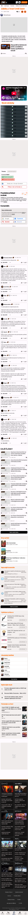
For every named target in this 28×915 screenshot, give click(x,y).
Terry (3, 497)
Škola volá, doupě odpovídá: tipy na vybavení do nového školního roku (20, 886)
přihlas (23, 212)
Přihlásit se (24, 2)
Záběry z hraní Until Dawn (21, 5)
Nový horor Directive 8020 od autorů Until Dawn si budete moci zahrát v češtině (18, 453)
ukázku (5, 201)
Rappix (5, 383)
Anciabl (5, 319)
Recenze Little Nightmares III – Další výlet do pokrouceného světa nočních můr (19, 493)
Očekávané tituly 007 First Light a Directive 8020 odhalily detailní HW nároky (19, 469)
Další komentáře (14, 606)
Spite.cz (3, 736)
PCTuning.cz (4, 724)
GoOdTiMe (6, 286)
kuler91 (5, 419)
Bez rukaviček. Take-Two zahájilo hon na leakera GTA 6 (20, 806)
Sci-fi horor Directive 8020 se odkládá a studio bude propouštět (18, 509)
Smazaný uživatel (8, 257)
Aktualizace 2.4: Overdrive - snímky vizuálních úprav (19, 858)
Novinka (12, 5)
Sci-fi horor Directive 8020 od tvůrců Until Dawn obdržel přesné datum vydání (18, 477)
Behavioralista (7, 304)
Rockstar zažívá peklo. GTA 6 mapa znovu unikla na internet (6, 801)
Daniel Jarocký (5, 457)
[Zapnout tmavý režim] (19, 2)
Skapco (5, 410)
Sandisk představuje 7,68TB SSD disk (5, 833)
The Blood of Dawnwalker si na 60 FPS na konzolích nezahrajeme (7, 795)
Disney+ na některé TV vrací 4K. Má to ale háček (6, 879)
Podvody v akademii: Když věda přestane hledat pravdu (7, 828)
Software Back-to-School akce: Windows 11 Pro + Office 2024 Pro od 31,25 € (20, 880)
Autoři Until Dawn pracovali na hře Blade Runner (19, 524)
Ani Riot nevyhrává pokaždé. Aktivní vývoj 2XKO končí (20, 801)
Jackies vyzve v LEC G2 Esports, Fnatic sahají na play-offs (6, 854)
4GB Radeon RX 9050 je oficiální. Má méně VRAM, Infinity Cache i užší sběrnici (7, 885)
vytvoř (13, 214)
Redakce (4, 53)
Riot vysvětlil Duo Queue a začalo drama (7, 849)
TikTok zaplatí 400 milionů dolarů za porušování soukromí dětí (11, 721)
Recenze (3, 491)
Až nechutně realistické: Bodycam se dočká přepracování (20, 828)
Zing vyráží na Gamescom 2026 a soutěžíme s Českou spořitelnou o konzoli (19, 48)
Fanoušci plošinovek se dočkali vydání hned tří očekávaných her (19, 485)
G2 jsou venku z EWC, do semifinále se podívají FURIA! (6, 806)
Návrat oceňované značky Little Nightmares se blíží (17, 500)
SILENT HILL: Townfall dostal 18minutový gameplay (19, 834)
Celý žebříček (14, 679)
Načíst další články (14, 532)
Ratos (5, 342)
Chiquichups (7, 397)
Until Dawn (6, 5)
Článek (3, 44)
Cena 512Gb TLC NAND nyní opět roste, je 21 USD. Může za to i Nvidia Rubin (11, 709)
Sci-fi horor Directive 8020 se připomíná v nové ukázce (18, 516)
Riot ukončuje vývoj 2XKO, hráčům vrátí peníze (7, 859)
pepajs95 (6, 438)
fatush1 (5, 332)
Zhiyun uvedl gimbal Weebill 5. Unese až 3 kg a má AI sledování (20, 874)
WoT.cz (3, 718)
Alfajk (5, 295)
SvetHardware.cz (6, 712)
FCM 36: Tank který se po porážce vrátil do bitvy (11, 727)
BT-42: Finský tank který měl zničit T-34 (11, 715)
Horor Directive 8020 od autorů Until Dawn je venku (19, 460)
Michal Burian (7, 15)
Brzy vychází (5, 538)
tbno (5, 266)
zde (21, 200)
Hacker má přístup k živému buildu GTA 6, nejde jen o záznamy (11, 734)
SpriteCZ (6, 365)
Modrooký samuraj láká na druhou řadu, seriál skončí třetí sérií (20, 795)
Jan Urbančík (4, 520)
